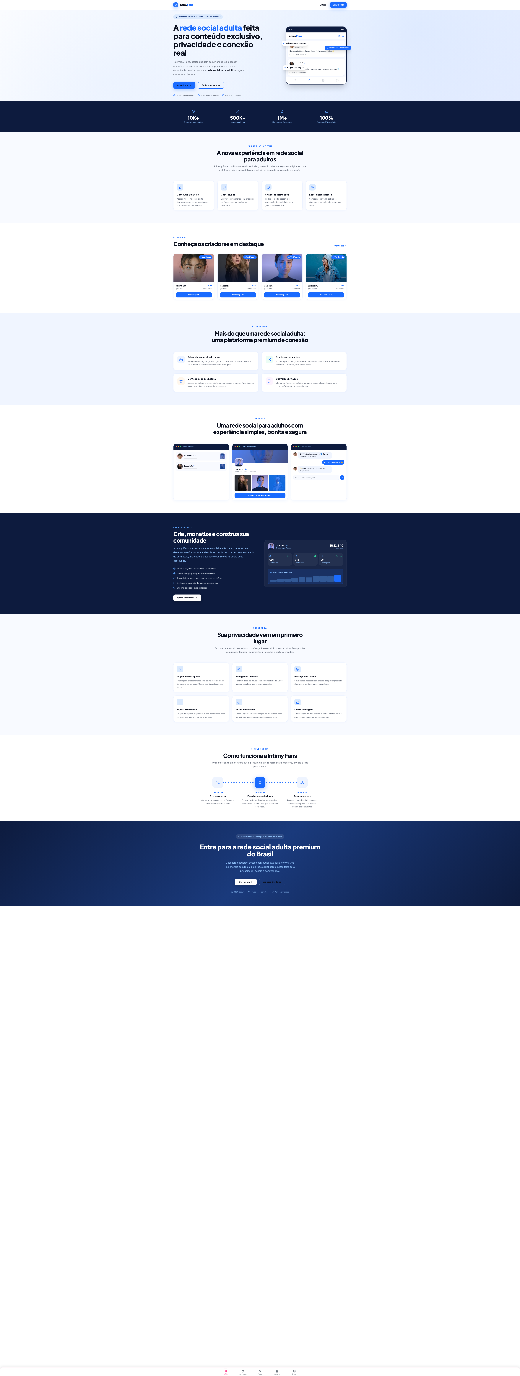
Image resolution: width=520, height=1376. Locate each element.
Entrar (323, 5)
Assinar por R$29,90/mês (260, 495)
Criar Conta (338, 5)
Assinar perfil (194, 295)
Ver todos (339, 246)
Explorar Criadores (211, 85)
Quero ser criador (185, 598)
